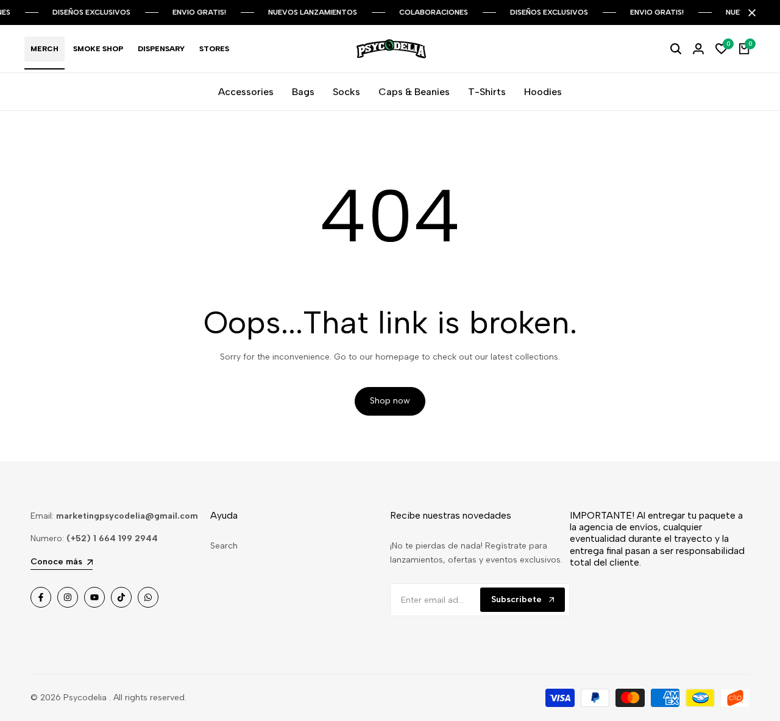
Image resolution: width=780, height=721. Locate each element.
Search (224, 546)
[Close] (749, 13)
